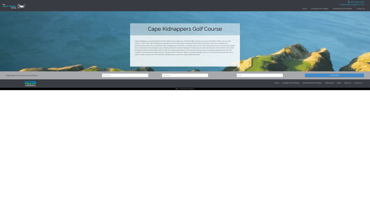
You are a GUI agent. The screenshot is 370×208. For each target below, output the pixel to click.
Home (304, 9)
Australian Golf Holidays (319, 9)
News (339, 83)
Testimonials (329, 83)
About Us (347, 83)
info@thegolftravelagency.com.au (352, 4)
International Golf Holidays (342, 9)
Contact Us (361, 9)
